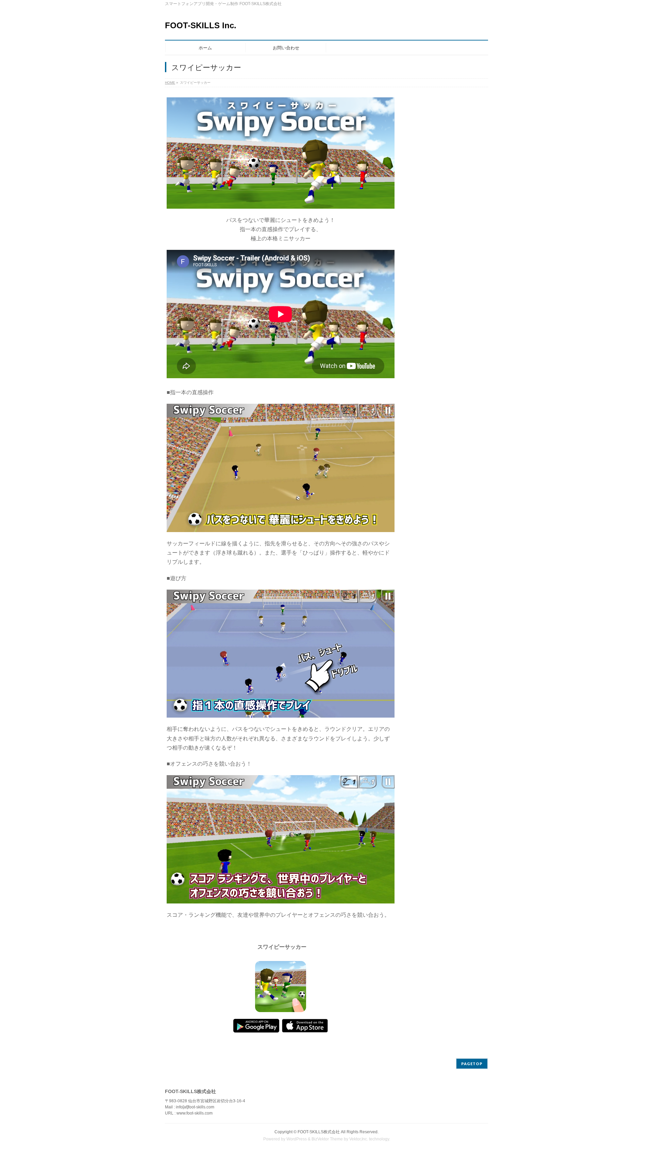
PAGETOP (472, 1063)
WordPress (296, 1139)
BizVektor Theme (327, 1139)
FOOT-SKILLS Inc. (200, 25)
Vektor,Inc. (358, 1139)
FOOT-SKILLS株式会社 (319, 1132)
